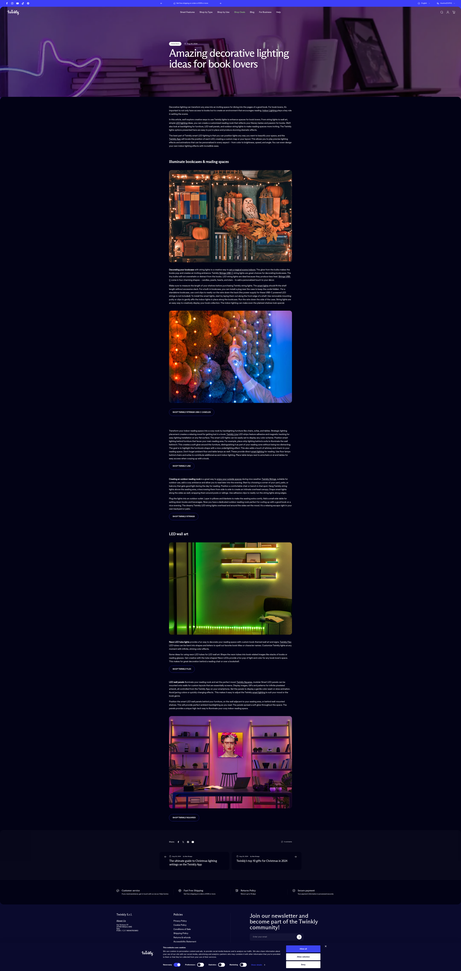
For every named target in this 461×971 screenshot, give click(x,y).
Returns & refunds (182, 938)
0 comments (288, 842)
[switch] (200, 965)
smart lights (262, 286)
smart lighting (258, 692)
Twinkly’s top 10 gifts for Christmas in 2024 (262, 861)
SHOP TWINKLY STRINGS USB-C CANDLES (192, 412)
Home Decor (175, 44)
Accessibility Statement (184, 942)
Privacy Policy (180, 921)
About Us (121, 921)
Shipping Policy (180, 933)
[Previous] (161, 3)
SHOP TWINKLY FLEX (182, 669)
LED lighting (181, 123)
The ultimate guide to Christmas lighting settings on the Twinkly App (193, 863)
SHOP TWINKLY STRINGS (184, 517)
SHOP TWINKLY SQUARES (184, 818)
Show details (256, 965)
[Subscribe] (299, 937)
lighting (260, 452)
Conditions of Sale (182, 929)
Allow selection (303, 957)
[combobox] (424, 3)
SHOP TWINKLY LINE (182, 466)
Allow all (303, 949)
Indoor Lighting (269, 111)
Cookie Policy (179, 925)
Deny (303, 965)
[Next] (220, 3)
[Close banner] (326, 946)
